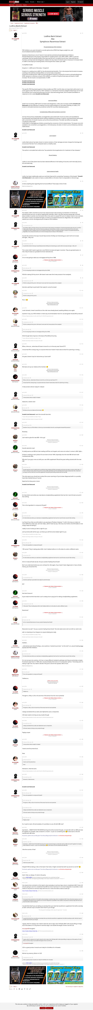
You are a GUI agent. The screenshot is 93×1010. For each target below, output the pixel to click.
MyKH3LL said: (26, 841)
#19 (82, 422)
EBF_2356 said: (26, 268)
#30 (82, 601)
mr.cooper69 (13, 28)
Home (27, 2)
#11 (82, 308)
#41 (82, 790)
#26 (82, 540)
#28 (82, 574)
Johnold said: (26, 467)
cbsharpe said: (26, 377)
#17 (82, 392)
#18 (82, 405)
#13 (82, 343)
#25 (82, 512)
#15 (82, 364)
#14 (82, 354)
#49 (82, 934)
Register (25, 5)
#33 (82, 651)
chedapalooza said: (27, 243)
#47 (82, 894)
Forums (32, 2)
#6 (82, 240)
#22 (82, 464)
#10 (82, 290)
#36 (82, 702)
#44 (82, 857)
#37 (82, 720)
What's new (40, 2)
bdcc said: (25, 408)
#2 (82, 133)
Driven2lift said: (26, 425)
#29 (82, 590)
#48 (82, 913)
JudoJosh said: (26, 916)
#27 (82, 552)
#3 (82, 181)
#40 (82, 774)
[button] (35, 2)
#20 (82, 435)
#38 (82, 739)
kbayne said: (26, 620)
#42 (82, 827)
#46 (82, 882)
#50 (82, 950)
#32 (82, 640)
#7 (82, 255)
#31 (82, 617)
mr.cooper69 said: (27, 225)
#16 (82, 375)
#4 (82, 210)
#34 (82, 669)
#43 (82, 838)
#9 (82, 278)
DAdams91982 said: (27, 395)
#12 (82, 319)
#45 (82, 872)
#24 (82, 502)
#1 (82, 33)
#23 (82, 492)
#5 (82, 222)
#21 (82, 445)
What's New (11, 5)
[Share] (81, 33)
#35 (82, 686)
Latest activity (19, 5)
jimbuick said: (26, 759)
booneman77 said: (27, 897)
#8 (82, 265)
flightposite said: (26, 689)
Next (15, 30)
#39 (82, 756)
